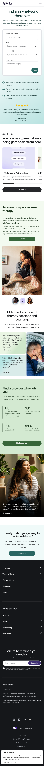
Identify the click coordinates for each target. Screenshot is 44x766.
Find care (21, 553)
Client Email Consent (12, 669)
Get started (22, 190)
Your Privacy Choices (25, 728)
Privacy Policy (24, 669)
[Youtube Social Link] (25, 719)
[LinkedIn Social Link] (19, 719)
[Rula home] (7, 3)
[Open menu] (40, 3)
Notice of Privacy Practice (21, 739)
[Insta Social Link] (14, 719)
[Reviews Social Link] (30, 719)
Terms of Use (21, 746)
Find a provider (22, 443)
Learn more (22, 239)
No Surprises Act (21, 743)
